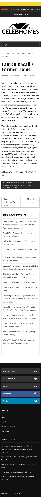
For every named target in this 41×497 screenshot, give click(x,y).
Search (3, 422)
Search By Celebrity (8, 426)
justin (33, 75)
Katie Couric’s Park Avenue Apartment (19, 282)
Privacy (6, 386)
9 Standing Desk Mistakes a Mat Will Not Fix (16, 472)
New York (20, 185)
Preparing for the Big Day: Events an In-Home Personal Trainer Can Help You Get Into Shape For (20, 299)
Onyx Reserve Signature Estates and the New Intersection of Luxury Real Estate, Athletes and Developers (19, 225)
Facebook (7, 394)
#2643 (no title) (9, 379)
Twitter (6, 401)
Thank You (5, 431)
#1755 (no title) (9, 371)
